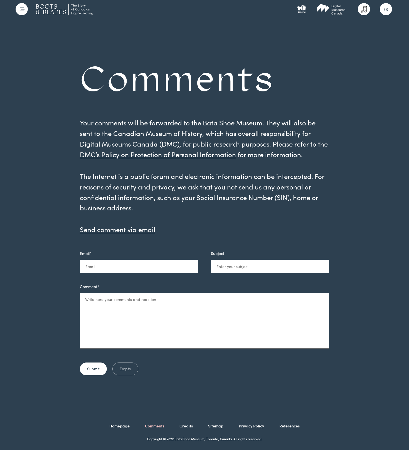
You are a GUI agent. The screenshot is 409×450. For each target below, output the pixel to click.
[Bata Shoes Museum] (302, 9)
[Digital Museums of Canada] (331, 9)
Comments (154, 426)
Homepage (119, 426)
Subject (217, 253)
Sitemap (215, 426)
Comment (89, 286)
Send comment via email (117, 229)
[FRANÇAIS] (386, 9)
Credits (186, 426)
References (289, 426)
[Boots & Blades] (64, 9)
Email (86, 253)
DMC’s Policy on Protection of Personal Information (158, 154)
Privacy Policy (251, 426)
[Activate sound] (364, 9)
